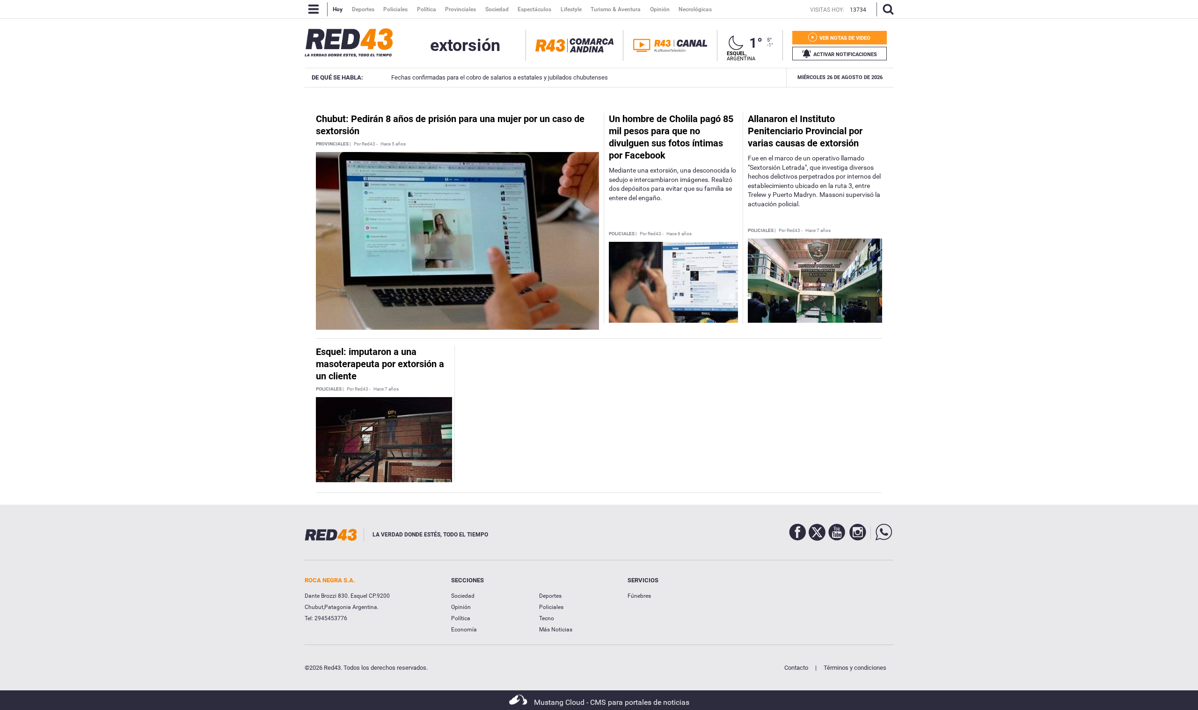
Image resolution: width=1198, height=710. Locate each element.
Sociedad (463, 596)
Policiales (551, 607)
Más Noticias (555, 629)
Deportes (550, 596)
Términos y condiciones (855, 667)
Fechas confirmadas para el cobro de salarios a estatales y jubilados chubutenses (499, 77)
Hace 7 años (818, 230)
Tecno (546, 618)
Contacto (796, 667)
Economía (464, 629)
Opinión (461, 607)
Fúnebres (639, 596)
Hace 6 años (679, 234)
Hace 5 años (393, 144)
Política (460, 618)
